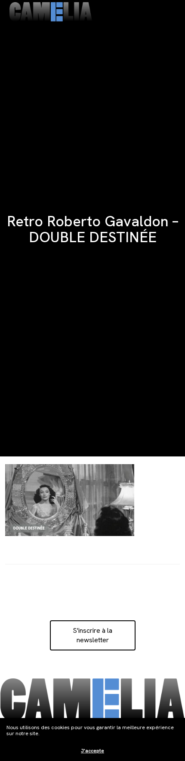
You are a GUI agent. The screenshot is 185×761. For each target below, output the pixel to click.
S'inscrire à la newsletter (92, 635)
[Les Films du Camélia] (50, 12)
